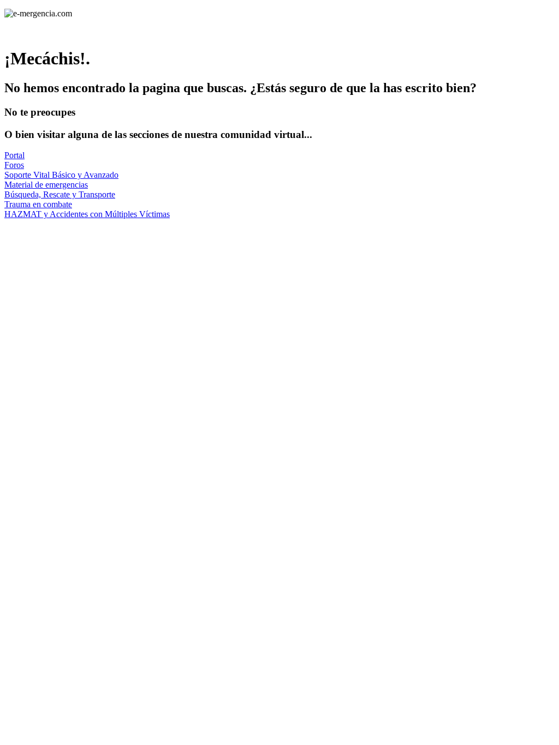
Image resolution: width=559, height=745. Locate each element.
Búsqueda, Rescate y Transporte (59, 194)
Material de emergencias (46, 184)
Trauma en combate (38, 204)
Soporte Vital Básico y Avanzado (61, 174)
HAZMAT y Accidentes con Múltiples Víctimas (87, 214)
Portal (14, 155)
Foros (14, 165)
